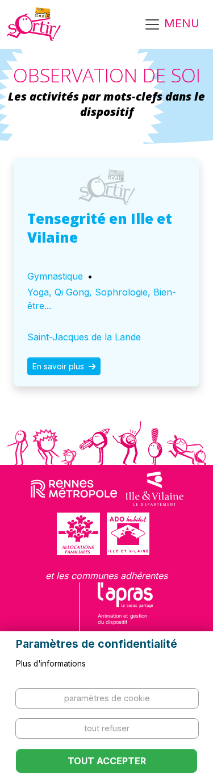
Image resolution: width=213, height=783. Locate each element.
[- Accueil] (34, 24)
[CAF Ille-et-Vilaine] (78, 534)
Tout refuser (107, 728)
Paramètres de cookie (107, 698)
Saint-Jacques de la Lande (84, 337)
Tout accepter (107, 761)
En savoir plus (59, 366)
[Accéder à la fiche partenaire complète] (106, 187)
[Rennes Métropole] (74, 489)
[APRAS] (125, 610)
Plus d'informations (51, 663)
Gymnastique (55, 276)
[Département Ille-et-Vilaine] (154, 489)
